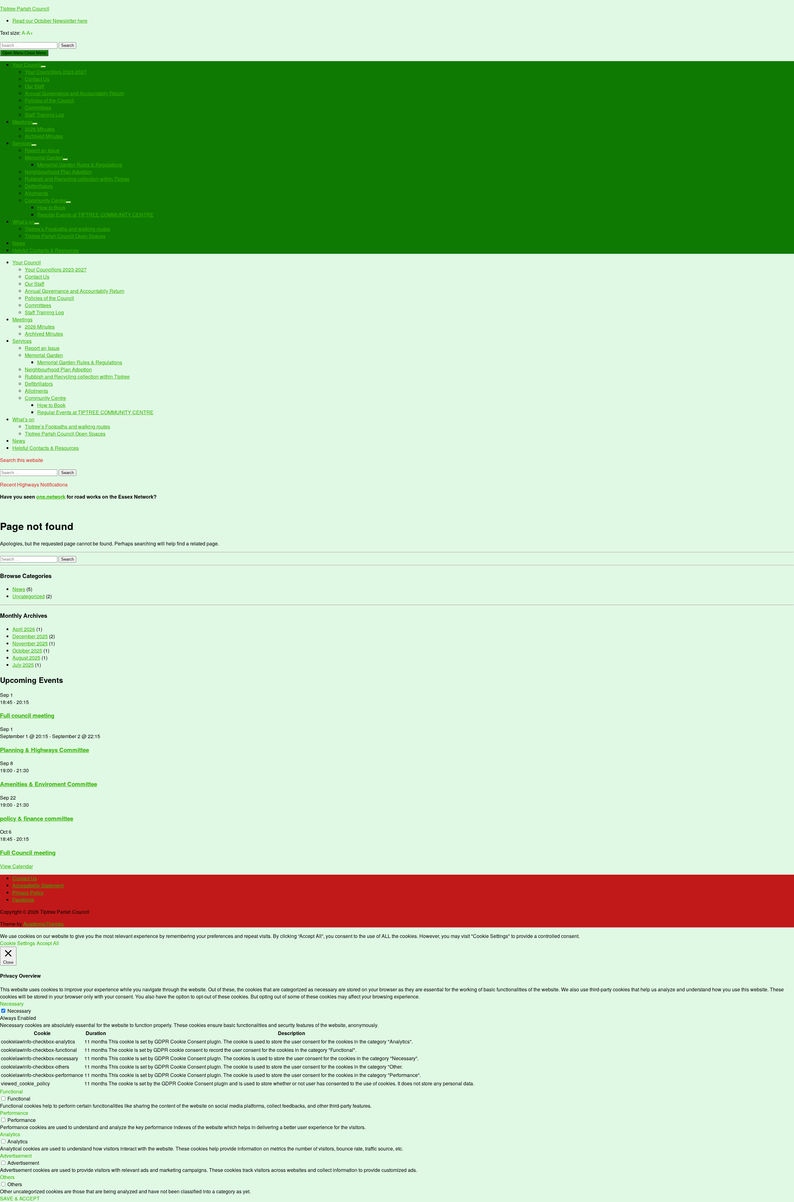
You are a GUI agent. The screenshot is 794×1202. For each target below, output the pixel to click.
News (18, 243)
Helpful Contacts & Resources (45, 250)
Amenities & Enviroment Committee (48, 784)
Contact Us (37, 79)
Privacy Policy (28, 892)
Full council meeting (27, 715)
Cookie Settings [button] (17, 943)
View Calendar (16, 866)
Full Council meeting (28, 852)
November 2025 (30, 643)
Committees (38, 107)
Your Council (26, 64)
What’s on (23, 221)
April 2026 (23, 629)
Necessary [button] (12, 1003)
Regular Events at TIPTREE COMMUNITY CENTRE (95, 214)
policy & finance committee (36, 818)
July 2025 (23, 664)
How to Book (51, 207)
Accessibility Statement (38, 885)
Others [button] (7, 1177)
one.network (50, 496)
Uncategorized (28, 596)
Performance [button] (14, 1112)
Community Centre (45, 200)
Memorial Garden (44, 157)
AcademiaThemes (43, 923)
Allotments (36, 193)
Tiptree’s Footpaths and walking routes (67, 228)
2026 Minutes (40, 128)
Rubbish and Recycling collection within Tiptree (77, 178)
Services (22, 143)
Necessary (19, 1010)
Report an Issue (42, 150)
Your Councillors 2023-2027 (56, 71)
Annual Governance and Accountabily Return (74, 93)
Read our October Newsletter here (49, 20)
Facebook (23, 899)
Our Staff (34, 86)
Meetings (22, 121)
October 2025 (27, 650)
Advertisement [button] (16, 1155)
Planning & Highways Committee (44, 750)
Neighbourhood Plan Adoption (58, 171)
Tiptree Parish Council (24, 8)
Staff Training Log (44, 114)
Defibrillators (39, 186)
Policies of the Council (49, 100)
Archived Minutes (44, 136)
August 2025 (26, 657)
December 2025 (30, 636)
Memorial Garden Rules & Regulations (79, 164)
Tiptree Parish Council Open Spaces (65, 236)
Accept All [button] (48, 943)
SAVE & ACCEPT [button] (20, 1198)
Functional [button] (11, 1091)
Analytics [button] (10, 1134)
